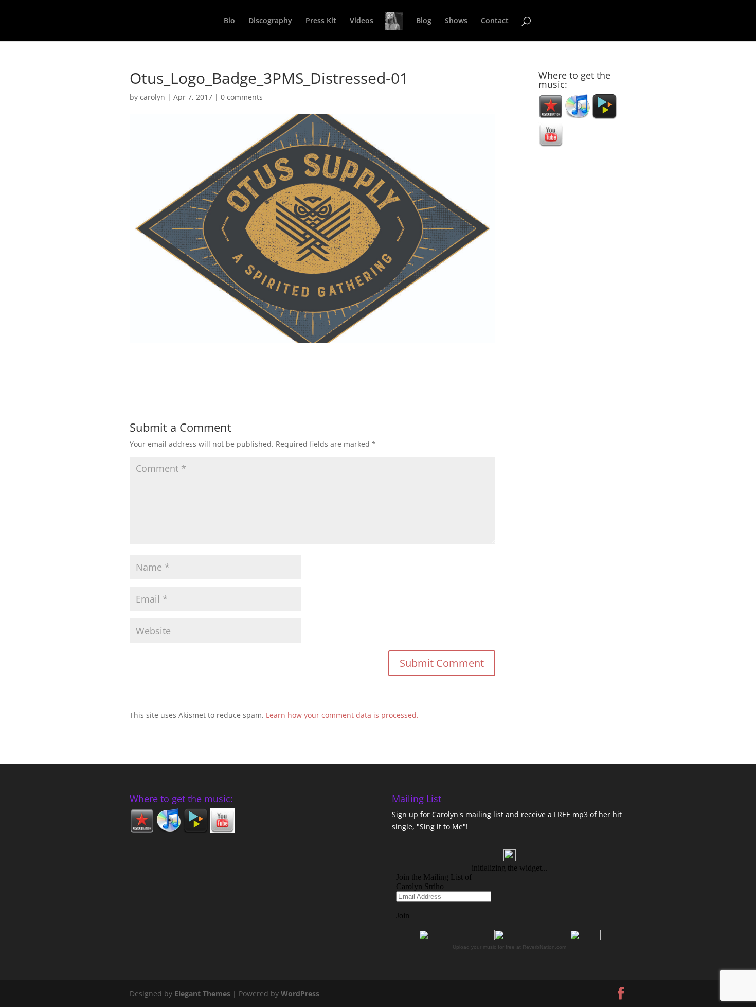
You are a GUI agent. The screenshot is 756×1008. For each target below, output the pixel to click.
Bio (229, 21)
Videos (361, 21)
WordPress (300, 993)
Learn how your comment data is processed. (342, 715)
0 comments (242, 97)
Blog (423, 21)
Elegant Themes (202, 993)
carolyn (152, 97)
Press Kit (320, 21)
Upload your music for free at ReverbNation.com (509, 947)
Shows (456, 21)
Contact (495, 21)
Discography (270, 21)
